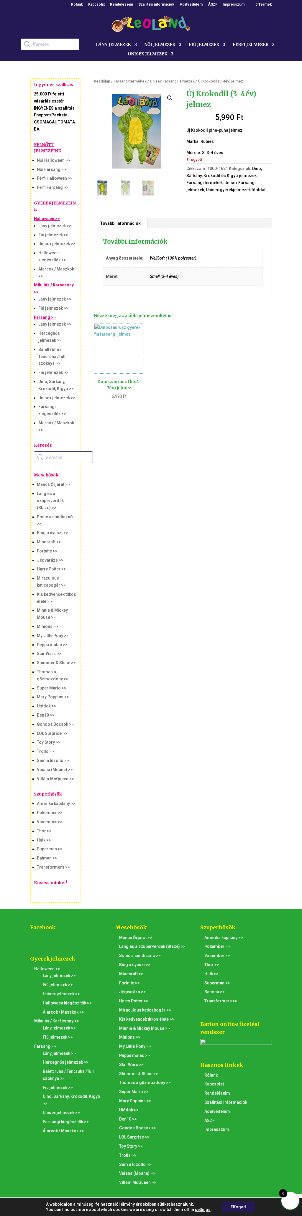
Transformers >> (53, 867)
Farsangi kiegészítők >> (66, 1121)
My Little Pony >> (53, 635)
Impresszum (233, 4)
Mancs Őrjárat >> (53, 484)
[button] (170, 98)
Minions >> (47, 626)
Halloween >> (47, 218)
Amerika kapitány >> (56, 803)
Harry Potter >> (51, 569)
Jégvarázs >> (50, 560)
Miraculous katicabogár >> (145, 1010)
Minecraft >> (49, 541)
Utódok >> (46, 706)
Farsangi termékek (130, 81)
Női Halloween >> (53, 160)
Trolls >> (45, 751)
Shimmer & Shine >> (56, 662)
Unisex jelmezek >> (57, 243)
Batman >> (47, 858)
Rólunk (77, 4)
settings (203, 1209)
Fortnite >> (47, 551)
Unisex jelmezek (148, 54)
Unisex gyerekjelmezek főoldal (235, 189)
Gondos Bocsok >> (55, 724)
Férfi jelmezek (251, 44)
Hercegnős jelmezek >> (65, 1062)
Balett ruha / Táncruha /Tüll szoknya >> (51, 356)
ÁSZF (212, 4)
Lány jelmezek (113, 44)
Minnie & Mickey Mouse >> (144, 1028)
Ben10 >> (46, 715)
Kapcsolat (96, 4)
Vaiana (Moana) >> (55, 769)
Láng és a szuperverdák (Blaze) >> (50, 500)
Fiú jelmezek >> (53, 234)
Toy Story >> (48, 742)
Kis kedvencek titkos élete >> (146, 1019)
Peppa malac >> (52, 644)
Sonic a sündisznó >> (140, 955)
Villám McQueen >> (55, 778)
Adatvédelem (191, 4)
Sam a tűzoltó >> (53, 760)
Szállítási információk (156, 4)
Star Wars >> (49, 653)
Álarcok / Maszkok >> (63, 1012)
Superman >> (50, 849)
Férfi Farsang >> (52, 187)
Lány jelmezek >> (54, 225)
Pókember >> (50, 812)
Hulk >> (44, 840)
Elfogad (238, 1207)
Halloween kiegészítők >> (67, 1003)
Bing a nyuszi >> (52, 532)
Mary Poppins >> (53, 696)
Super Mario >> (51, 688)
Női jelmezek (159, 44)
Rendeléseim (121, 4)
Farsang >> (45, 317)
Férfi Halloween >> (55, 178)
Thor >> (44, 831)
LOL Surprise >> (52, 733)
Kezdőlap (102, 81)
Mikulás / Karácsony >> (56, 1021)
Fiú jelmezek (204, 44)
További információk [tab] (120, 223)
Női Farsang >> (51, 169)
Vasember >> (50, 821)
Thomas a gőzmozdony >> (145, 1082)
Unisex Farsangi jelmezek (172, 81)
